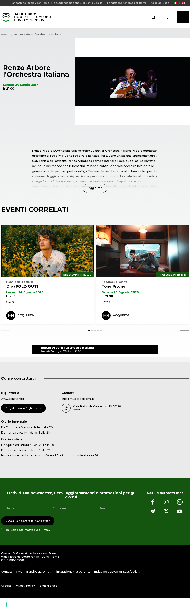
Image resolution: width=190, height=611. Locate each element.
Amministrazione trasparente (69, 571)
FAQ (19, 571)
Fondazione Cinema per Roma (127, 2)
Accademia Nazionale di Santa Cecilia (78, 2)
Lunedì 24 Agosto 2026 (25, 292)
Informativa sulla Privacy (34, 529)
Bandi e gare (35, 571)
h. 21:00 (107, 296)
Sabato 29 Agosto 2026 (120, 292)
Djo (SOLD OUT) (22, 286)
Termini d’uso (48, 585)
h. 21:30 (11, 296)
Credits (6, 585)
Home (5, 34)
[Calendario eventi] (154, 17)
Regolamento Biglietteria (23, 408)
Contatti (6, 571)
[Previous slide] (5, 330)
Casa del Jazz (160, 2)
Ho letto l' (28, 529)
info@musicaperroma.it (78, 398)
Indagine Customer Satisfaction (117, 571)
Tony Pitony (113, 286)
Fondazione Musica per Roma (30, 2)
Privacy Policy (25, 585)
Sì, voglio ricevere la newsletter (28, 521)
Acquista (25, 315)
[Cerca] (167, 17)
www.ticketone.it (12, 398)
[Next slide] (184, 330)
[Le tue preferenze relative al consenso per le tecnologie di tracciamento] (6, 604)
